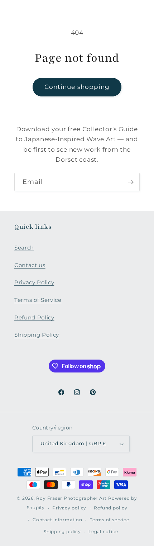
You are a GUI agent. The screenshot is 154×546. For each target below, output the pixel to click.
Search (24, 247)
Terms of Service (38, 299)
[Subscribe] (130, 182)
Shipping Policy (36, 334)
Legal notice (103, 531)
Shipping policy (62, 531)
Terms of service (109, 519)
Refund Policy (34, 317)
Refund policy (110, 508)
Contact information (57, 519)
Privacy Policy (34, 282)
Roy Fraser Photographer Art (71, 498)
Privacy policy (69, 508)
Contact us (29, 265)
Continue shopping (77, 86)
